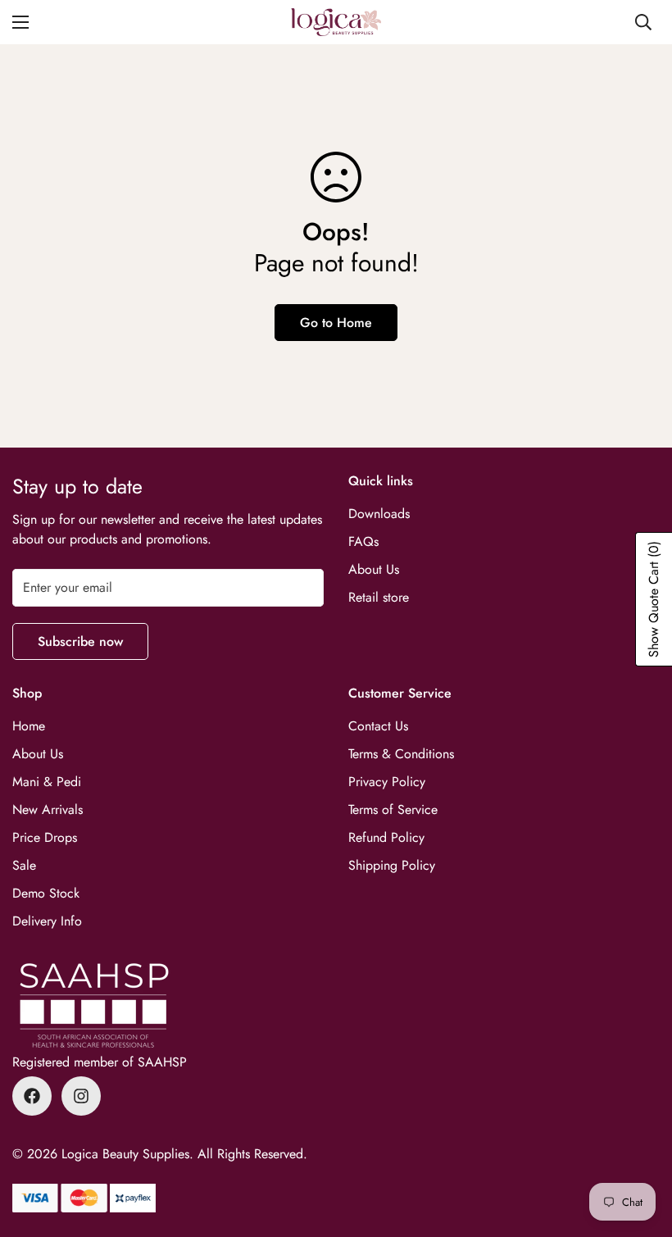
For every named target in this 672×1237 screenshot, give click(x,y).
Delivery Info (47, 921)
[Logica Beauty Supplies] (336, 22)
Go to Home (336, 322)
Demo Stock (45, 893)
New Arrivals (47, 809)
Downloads (379, 513)
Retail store (378, 597)
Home (28, 725)
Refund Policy (386, 837)
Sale (24, 865)
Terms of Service (393, 809)
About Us (373, 569)
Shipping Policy (391, 865)
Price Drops (44, 837)
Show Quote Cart (653, 599)
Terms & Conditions (401, 753)
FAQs (363, 541)
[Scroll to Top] (640, 1148)
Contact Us (378, 725)
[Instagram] (81, 1096)
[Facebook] (32, 1096)
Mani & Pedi (46, 781)
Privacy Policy (386, 781)
